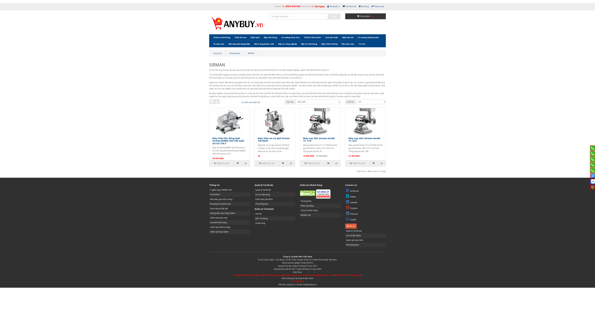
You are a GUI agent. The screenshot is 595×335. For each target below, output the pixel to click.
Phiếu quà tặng (307, 205)
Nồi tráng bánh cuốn (264, 44)
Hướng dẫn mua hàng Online (222, 213)
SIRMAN (251, 53)
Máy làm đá (347, 37)
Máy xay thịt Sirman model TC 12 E (319, 139)
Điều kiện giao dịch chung (221, 199)
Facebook (354, 191)
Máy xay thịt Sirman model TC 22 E (364, 139)
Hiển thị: (350, 101)
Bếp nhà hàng (270, 37)
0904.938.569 (292, 6)
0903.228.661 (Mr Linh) (296, 275)
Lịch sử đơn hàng (262, 194)
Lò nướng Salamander (368, 37)
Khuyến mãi (306, 215)
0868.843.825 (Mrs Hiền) (271, 275)
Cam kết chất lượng (218, 222)
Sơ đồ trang (260, 223)
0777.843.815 (297, 281)
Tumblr (353, 219)
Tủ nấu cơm (218, 44)
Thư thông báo (261, 204)
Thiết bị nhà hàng (221, 37)
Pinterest (354, 214)
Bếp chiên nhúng (329, 44)
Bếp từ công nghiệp (287, 44)
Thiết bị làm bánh (312, 37)
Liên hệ (258, 213)
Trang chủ (217, 53)
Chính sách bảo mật (218, 218)
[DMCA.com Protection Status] (307, 193)
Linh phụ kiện (331, 37)
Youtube (353, 208)
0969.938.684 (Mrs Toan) (322, 275)
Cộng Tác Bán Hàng (309, 210)
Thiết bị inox (240, 37)
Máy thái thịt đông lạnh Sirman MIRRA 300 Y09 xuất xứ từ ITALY (228, 141)
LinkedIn (353, 202)
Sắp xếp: (290, 101)
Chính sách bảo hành (219, 231)
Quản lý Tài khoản (263, 190)
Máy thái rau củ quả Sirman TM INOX (274, 139)
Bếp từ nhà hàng (309, 44)
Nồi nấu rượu (348, 44)
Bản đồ (351, 226)
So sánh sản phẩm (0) (250, 102)
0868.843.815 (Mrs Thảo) (349, 275)
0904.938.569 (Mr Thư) (245, 275)
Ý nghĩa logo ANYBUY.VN (221, 190)
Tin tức (361, 44)
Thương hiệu (234, 53)
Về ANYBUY (215, 194)
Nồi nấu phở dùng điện (239, 44)
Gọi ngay (320, 6)
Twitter (353, 196)
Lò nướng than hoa (290, 37)
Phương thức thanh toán (220, 204)
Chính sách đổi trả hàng (220, 227)
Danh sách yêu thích (264, 199)
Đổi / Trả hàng (261, 218)
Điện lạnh (255, 37)
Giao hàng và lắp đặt (219, 208)
